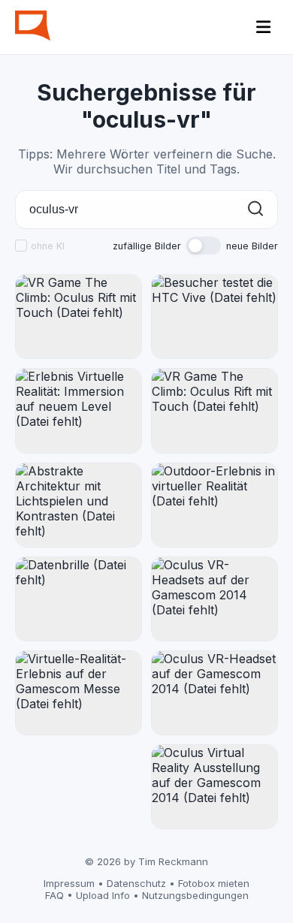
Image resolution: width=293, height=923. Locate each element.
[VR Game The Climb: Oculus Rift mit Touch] (78, 316)
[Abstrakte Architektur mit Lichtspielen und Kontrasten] (78, 505)
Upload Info (103, 895)
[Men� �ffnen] (264, 27)
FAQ (54, 895)
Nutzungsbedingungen (195, 895)
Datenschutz (136, 883)
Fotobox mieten (213, 883)
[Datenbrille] (78, 599)
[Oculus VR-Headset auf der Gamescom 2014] (214, 692)
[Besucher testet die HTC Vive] (214, 316)
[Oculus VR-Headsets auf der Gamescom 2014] (214, 599)
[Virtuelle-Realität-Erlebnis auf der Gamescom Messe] (78, 692)
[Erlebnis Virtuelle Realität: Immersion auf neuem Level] (78, 410)
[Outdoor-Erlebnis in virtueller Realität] (214, 505)
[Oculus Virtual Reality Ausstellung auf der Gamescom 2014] (214, 786)
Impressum (69, 883)
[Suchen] (255, 210)
